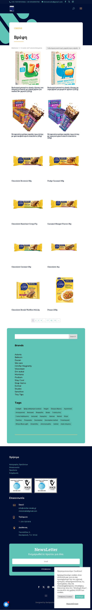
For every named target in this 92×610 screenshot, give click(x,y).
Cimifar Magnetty (23, 366)
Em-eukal (19, 371)
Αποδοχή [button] (79, 597)
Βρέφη (48, 412)
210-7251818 (26, 521)
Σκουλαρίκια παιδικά (51, 420)
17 (48, 320)
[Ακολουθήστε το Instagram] (48, 587)
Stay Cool (19, 380)
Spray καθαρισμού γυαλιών (32, 409)
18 (51, 320)
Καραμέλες (43, 416)
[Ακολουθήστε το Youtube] (53, 587)
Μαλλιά (59, 416)
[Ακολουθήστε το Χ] (44, 587)
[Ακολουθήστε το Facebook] (39, 587)
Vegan (46, 409)
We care (19, 363)
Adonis (18, 354)
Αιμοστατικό (68, 409)
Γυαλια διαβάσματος (22, 416)
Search (73, 336)
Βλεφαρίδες (39, 412)
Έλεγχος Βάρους (56, 409)
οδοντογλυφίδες (46, 424)
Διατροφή (34, 416)
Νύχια (66, 416)
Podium (19, 377)
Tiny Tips (19, 394)
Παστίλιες (19, 420)
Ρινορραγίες (28, 420)
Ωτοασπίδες (34, 424)
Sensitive (19, 392)
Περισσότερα (72, 603)
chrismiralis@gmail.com (28, 511)
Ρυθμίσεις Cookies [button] (65, 597)
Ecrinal (18, 386)
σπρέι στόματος (66, 424)
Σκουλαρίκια (38, 420)
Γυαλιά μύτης (56, 412)
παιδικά (55, 424)
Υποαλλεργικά (64, 420)
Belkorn (18, 357)
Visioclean (20, 369)
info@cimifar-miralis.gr (27, 508)
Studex (18, 389)
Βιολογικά (30, 412)
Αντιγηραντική (20, 412)
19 (55, 320)
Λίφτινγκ (52, 416)
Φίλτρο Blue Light (22, 424)
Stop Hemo (20, 383)
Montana (19, 374)
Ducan (18, 360)
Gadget (18, 409)
